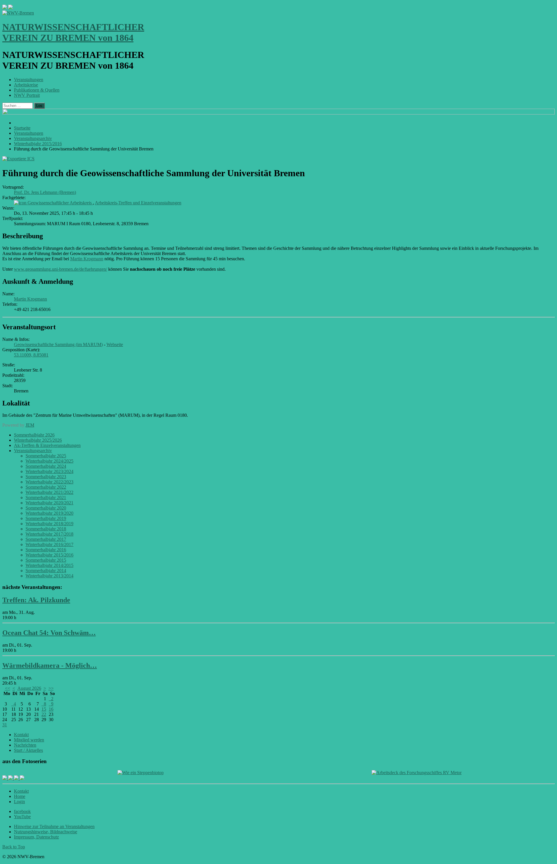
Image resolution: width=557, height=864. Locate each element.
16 (51, 709)
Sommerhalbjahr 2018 (46, 528)
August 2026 (29, 688)
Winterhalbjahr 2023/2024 (49, 471)
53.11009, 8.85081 (31, 354)
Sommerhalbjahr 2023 (46, 476)
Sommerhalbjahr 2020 (46, 507)
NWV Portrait (27, 95)
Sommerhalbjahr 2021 (46, 497)
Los (39, 105)
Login (19, 801)
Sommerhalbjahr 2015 (46, 560)
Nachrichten (25, 745)
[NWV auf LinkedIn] (17, 778)
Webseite (114, 344)
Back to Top (13, 846)
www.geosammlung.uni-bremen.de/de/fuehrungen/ (60, 269)
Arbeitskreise (26, 84)
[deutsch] (10, 7)
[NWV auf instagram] (11, 778)
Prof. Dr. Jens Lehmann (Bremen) (45, 192)
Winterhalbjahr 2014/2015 (49, 565)
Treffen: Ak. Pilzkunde (36, 600)
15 (43, 709)
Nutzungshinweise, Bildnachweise (45, 831)
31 (4, 724)
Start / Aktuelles (28, 750)
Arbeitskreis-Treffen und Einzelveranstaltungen (138, 202)
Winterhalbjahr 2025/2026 (38, 440)
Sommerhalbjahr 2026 (34, 434)
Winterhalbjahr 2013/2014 (49, 575)
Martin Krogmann (86, 258)
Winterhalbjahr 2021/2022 (49, 492)
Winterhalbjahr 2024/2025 (49, 461)
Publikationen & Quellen (36, 90)
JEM (30, 425)
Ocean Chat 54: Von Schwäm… (49, 632)
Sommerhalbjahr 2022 (46, 487)
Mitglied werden (29, 739)
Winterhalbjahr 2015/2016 (49, 554)
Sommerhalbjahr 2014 (46, 570)
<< (7, 688)
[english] (4, 7)
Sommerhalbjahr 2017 (46, 539)
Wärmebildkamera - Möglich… (49, 665)
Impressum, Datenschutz (36, 836)
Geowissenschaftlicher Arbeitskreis (60, 202)
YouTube (22, 816)
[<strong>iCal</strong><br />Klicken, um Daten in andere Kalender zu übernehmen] (18, 158)
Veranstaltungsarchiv (33, 450)
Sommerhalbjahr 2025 (46, 455)
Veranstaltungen (28, 79)
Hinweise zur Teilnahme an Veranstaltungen (54, 826)
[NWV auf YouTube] (22, 778)
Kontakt (21, 734)
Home (19, 796)
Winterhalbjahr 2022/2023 (49, 481)
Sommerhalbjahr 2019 (46, 518)
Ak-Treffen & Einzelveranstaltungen (47, 445)
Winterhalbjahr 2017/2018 (49, 534)
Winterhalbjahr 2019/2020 (49, 513)
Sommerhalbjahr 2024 (46, 466)
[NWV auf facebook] (5, 778)
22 (43, 714)
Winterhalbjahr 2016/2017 (49, 544)
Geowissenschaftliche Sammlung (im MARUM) (58, 344)
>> (51, 688)
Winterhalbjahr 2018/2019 (49, 523)
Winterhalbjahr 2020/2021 (49, 502)
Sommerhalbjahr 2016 (46, 549)
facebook (22, 811)
